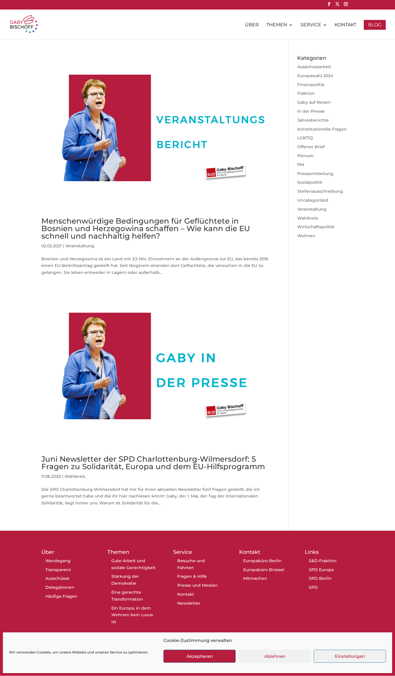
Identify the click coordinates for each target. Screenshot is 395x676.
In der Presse (311, 111)
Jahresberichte (313, 120)
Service (310, 25)
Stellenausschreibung (320, 191)
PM (300, 164)
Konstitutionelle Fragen (322, 129)
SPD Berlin (320, 578)
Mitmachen (255, 578)
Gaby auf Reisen (314, 102)
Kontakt (345, 25)
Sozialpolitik (309, 182)
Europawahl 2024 (315, 75)
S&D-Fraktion (323, 560)
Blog (374, 24)
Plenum (305, 155)
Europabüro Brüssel (263, 569)
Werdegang (58, 560)
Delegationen (59, 587)
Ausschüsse (57, 578)
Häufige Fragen (61, 596)
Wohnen (306, 235)
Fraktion (306, 93)
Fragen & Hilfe (192, 576)
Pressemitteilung (315, 173)
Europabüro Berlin (262, 560)
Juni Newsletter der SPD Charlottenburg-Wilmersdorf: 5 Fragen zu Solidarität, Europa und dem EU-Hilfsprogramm (153, 462)
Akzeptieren (200, 656)
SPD (313, 587)
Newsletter (188, 603)
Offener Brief (311, 146)
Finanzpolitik (310, 84)
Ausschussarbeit (314, 66)
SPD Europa (321, 569)
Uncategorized (312, 200)
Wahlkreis (74, 476)
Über (252, 25)
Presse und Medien (197, 585)
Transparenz (58, 569)
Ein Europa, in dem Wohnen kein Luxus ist (132, 615)
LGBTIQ (305, 137)
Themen (276, 25)
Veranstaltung (79, 245)
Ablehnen (274, 656)
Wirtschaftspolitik (316, 226)
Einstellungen (350, 656)
